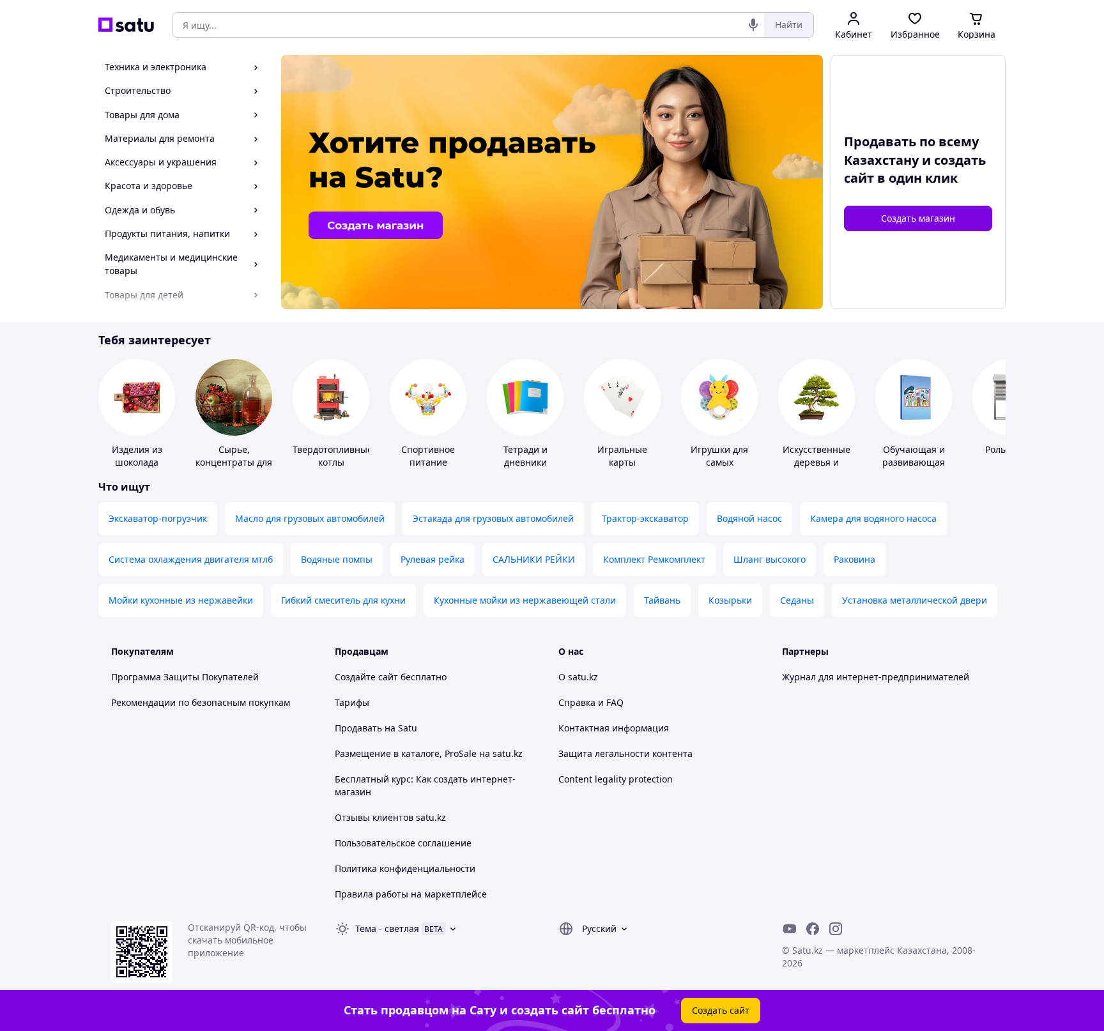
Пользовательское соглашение (403, 843)
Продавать (358, 728)
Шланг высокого (769, 559)
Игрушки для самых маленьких (719, 462)
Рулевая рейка (432, 559)
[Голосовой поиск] (753, 25)
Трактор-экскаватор (645, 518)
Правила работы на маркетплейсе (411, 894)
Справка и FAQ (591, 702)
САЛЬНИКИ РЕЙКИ (534, 559)
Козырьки (730, 600)
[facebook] (812, 928)
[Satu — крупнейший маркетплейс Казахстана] (126, 25)
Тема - (387, 928)
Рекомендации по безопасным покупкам (200, 702)
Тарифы (352, 702)
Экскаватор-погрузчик (158, 518)
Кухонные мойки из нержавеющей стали (525, 600)
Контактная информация (613, 728)
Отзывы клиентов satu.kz (390, 817)
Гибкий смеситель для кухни (343, 600)
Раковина (854, 559)
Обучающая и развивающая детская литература (913, 468)
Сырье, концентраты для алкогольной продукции (233, 468)
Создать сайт (720, 1010)
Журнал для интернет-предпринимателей (875, 677)
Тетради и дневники (525, 455)
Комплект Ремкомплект (654, 559)
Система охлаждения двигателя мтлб (191, 559)
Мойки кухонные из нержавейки (181, 600)
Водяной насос (749, 518)
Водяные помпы (336, 559)
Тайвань (662, 600)
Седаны (797, 600)
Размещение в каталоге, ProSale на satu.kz (429, 753)
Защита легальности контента (625, 753)
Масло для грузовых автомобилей (310, 518)
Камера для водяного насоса (873, 518)
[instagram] (835, 928)
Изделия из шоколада (137, 455)
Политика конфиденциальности (405, 868)
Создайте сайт (366, 677)
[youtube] (789, 928)
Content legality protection (615, 779)
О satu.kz (578, 677)
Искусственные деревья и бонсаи (816, 462)
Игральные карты (622, 455)
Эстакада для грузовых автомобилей (493, 518)
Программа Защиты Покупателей (185, 677)
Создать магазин (918, 218)
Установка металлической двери (914, 600)
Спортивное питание (428, 455)
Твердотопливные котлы (332, 455)
